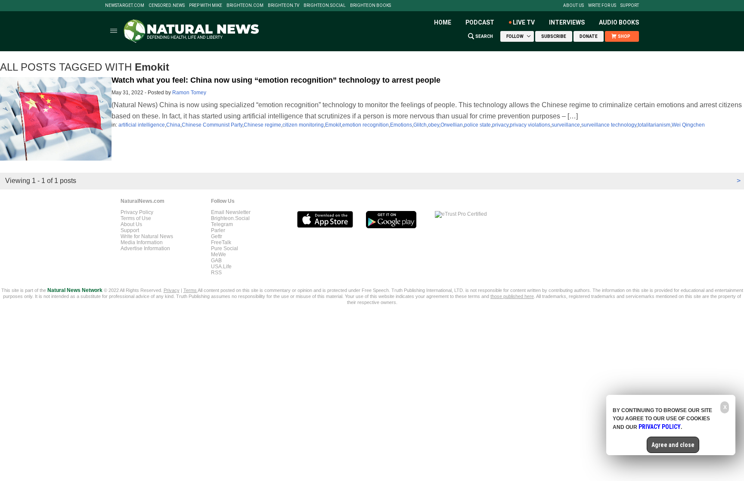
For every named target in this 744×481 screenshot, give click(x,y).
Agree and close (672, 444)
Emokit (333, 125)
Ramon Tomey (189, 93)
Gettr (216, 236)
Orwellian (451, 125)
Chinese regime (262, 125)
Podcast (479, 22)
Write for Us (602, 5)
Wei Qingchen (688, 125)
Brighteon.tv (283, 5)
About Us (573, 5)
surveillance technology (608, 125)
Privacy (172, 290)
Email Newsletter (231, 212)
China (173, 125)
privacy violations (530, 125)
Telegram (222, 224)
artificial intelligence (141, 125)
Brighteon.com (245, 5)
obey (433, 125)
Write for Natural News (147, 236)
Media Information (142, 242)
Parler (218, 230)
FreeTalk (221, 242)
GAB (216, 261)
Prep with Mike (205, 5)
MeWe (218, 254)
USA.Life (221, 267)
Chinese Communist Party (212, 125)
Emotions (401, 125)
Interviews (567, 22)
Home (442, 22)
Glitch (420, 125)
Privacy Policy (137, 212)
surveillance (566, 125)
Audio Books (619, 22)
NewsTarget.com (124, 5)
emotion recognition (365, 125)
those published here (512, 296)
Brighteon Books (370, 5)
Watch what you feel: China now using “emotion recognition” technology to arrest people (276, 80)
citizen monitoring (303, 125)
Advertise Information (145, 248)
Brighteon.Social (325, 5)
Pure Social (224, 248)
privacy (500, 125)
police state (477, 125)
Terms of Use (136, 218)
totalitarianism (654, 125)
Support (629, 5)
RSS (216, 273)
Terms (190, 290)
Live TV (524, 22)
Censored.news (167, 5)
